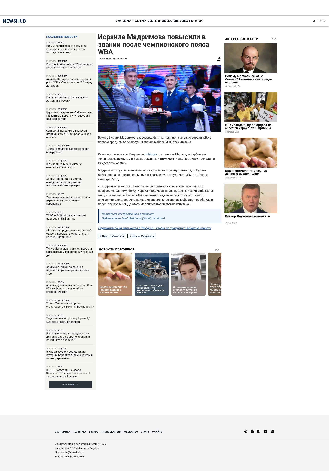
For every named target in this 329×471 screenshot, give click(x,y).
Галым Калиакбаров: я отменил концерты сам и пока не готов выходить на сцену (66, 49)
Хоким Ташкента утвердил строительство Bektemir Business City (70, 305)
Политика (139, 21)
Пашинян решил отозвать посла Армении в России (67, 99)
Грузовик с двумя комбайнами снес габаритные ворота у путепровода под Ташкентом (69, 115)
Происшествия (168, 21)
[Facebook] (259, 431)
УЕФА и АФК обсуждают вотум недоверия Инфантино (66, 217)
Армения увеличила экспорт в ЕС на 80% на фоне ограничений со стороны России (69, 288)
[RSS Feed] (272, 431)
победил (151, 154)
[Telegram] (246, 431)
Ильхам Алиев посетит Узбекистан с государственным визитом (69, 66)
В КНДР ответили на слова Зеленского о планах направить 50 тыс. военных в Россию (68, 373)
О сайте (157, 431)
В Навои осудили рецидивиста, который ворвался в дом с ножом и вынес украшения (69, 355)
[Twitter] (266, 431)
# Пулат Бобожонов (112, 236)
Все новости (70, 384)
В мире (152, 21)
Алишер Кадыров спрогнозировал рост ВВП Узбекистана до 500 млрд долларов (69, 82)
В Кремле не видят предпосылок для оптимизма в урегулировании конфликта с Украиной (68, 337)
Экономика (123, 21)
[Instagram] (252, 431)
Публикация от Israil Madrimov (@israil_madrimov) (133, 218)
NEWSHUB (14, 21)
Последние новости (61, 36)
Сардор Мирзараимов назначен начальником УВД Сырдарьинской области (68, 134)
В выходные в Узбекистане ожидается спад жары (64, 165)
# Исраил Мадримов (142, 236)
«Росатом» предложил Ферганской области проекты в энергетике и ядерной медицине (69, 234)
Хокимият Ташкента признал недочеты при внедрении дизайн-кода (68, 270)
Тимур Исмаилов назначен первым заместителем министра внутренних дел (69, 252)
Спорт (199, 21)
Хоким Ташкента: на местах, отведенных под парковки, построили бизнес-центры (64, 182)
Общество (187, 21)
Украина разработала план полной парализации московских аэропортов (68, 200)
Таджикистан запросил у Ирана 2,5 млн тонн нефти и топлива (68, 320)
